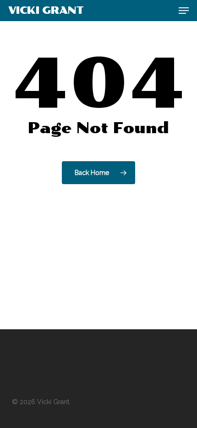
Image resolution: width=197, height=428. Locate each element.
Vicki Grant (45, 11)
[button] (184, 10)
